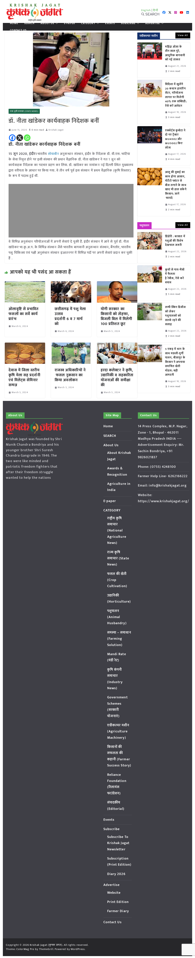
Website (114, 893)
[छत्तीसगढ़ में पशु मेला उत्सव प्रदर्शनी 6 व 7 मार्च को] (71, 284)
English (146, 10)
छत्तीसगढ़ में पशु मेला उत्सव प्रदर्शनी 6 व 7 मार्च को (70, 316)
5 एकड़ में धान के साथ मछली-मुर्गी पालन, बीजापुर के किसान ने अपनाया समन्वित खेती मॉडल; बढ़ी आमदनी (175, 362)
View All (183, 35)
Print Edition (118, 902)
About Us (47, 23)
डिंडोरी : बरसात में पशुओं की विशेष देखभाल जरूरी (175, 240)
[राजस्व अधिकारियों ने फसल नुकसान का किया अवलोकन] (71, 345)
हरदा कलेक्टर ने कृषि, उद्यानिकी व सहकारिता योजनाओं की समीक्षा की (117, 377)
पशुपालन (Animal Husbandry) (117, 617)
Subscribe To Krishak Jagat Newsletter (118, 843)
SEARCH (29, 23)
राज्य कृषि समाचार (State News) (24, 111)
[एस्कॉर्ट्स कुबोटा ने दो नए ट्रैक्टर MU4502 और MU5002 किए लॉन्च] (149, 146)
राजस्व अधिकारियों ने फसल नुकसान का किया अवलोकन (70, 375)
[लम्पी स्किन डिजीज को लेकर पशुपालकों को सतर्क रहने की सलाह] (149, 322)
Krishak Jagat (56, 130)
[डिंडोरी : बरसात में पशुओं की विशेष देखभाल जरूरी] (149, 247)
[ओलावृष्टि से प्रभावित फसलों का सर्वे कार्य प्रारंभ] (25, 284)
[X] (19, 137)
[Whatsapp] (27, 137)
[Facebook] (12, 137)
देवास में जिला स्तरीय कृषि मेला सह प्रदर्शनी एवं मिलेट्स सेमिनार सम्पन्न (24, 377)
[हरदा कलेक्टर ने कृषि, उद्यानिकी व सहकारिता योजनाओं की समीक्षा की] (117, 345)
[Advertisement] (71, 210)
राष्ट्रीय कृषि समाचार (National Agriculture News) (116, 530)
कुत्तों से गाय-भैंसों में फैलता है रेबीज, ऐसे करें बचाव (175, 276)
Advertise (152, 23)
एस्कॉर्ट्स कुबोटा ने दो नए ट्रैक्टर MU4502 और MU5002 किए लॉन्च (175, 139)
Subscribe (128, 23)
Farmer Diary (118, 911)
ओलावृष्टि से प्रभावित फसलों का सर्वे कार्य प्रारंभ (23, 314)
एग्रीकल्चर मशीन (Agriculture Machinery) (118, 731)
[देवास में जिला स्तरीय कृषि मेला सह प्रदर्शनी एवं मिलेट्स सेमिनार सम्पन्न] (25, 345)
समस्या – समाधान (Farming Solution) (119, 639)
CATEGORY (88, 23)
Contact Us (18, 30)
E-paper (69, 23)
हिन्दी (155, 10)
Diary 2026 (116, 874)
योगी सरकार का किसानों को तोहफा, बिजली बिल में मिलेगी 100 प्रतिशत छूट (116, 316)
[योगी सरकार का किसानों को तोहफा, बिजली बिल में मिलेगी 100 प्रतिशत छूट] (117, 284)
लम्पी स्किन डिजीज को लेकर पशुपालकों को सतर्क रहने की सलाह (175, 316)
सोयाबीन (53, 154)
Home (14, 23)
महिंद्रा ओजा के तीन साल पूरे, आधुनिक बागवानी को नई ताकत (175, 53)
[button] (56, 23)
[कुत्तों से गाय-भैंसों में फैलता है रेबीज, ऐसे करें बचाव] (149, 283)
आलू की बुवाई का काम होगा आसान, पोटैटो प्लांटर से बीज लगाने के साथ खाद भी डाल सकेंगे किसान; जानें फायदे (176, 185)
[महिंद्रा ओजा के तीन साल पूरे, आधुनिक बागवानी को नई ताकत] (149, 60)
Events (110, 23)
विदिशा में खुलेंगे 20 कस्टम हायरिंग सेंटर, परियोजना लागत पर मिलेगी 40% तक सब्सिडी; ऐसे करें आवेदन (176, 95)
